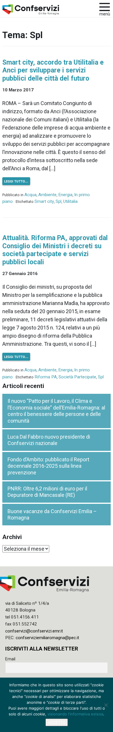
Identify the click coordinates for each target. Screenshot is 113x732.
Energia (65, 194)
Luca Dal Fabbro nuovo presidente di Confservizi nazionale (49, 440)
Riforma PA (45, 377)
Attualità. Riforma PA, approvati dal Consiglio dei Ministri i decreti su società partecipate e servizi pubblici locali (55, 250)
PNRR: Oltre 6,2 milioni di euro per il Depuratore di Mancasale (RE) (47, 491)
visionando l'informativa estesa (75, 714)
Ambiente (47, 194)
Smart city (44, 201)
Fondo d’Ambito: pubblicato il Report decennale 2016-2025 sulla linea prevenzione (48, 466)
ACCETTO (56, 722)
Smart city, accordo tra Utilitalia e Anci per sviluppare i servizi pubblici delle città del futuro (53, 70)
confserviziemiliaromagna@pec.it (47, 637)
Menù (104, 14)
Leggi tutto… (16, 181)
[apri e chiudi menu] (104, 6)
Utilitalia (70, 201)
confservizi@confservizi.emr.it (34, 631)
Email (10, 659)
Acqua (30, 194)
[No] (106, 705)
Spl (58, 201)
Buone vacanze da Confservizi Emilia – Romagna (52, 514)
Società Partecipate (77, 377)
